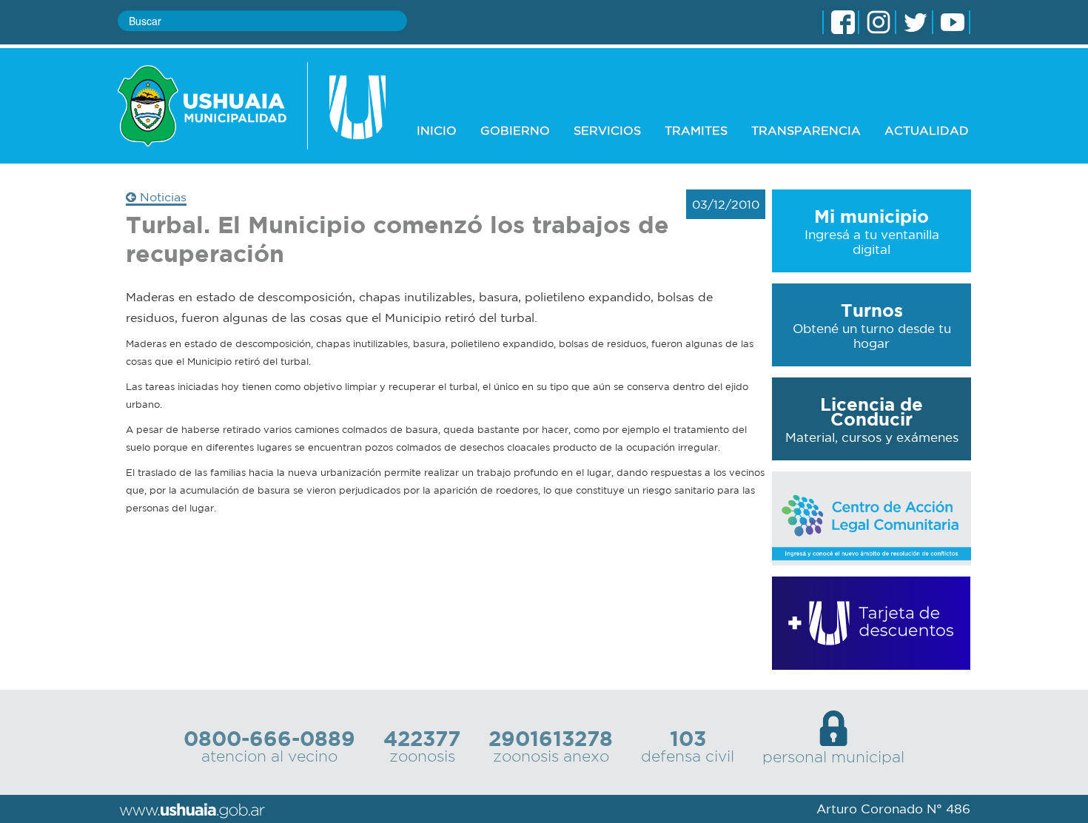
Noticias (161, 197)
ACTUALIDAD (926, 130)
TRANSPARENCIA (806, 130)
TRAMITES (696, 130)
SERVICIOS (607, 130)
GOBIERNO (515, 130)
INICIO (437, 130)
